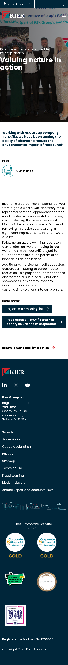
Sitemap (8, 461)
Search (7, 432)
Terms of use (12, 468)
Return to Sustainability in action (25, 347)
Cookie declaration (16, 447)
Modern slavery (13, 483)
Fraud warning (13, 475)
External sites (13, 4)
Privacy (7, 454)
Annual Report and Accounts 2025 (28, 490)
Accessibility (11, 439)
